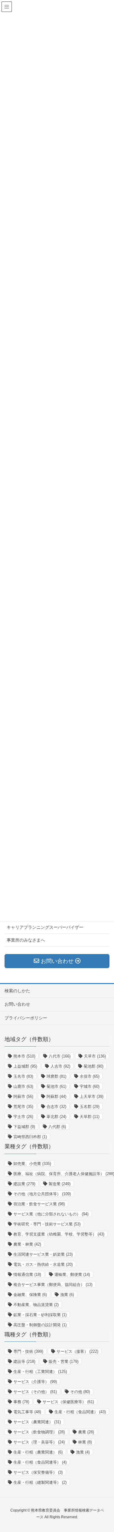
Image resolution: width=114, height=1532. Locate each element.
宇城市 (89, 1086)
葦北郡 (56, 1116)
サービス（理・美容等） (39, 1442)
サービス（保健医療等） (68, 1401)
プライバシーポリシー (26, 1017)
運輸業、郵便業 (72, 1274)
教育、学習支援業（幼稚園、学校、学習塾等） (58, 1234)
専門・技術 (28, 1351)
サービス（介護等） (35, 1381)
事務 (21, 1401)
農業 (86, 1432)
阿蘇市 (23, 1096)
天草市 (95, 1056)
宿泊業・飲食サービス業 (39, 1204)
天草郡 (89, 1116)
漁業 (67, 1294)
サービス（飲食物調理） (39, 1432)
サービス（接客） (77, 1351)
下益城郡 (24, 1126)
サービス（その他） (35, 1391)
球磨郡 (56, 1076)
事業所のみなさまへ (26, 940)
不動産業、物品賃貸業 (36, 1304)
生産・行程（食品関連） (80, 1412)
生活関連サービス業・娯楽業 (43, 1254)
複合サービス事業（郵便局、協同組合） (52, 1284)
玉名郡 (89, 1106)
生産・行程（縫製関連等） (40, 1482)
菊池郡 (93, 1066)
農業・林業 (27, 1244)
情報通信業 (27, 1274)
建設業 (24, 1184)
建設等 (24, 1361)
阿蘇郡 (56, 1096)
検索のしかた (17, 990)
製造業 (60, 1184)
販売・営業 (63, 1361)
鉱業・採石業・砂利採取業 (40, 1314)
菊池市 (56, 1086)
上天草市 (91, 1096)
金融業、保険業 (30, 1294)
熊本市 (24, 1056)
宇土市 (23, 1116)
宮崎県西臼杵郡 (30, 1136)
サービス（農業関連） (37, 1422)
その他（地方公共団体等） (42, 1194)
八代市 (60, 1056)
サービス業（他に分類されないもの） (50, 1214)
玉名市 (23, 1076)
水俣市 (89, 1076)
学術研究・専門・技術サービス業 (47, 1224)
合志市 (56, 1106)
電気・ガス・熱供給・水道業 (43, 1264)
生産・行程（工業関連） (40, 1371)
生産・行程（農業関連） (38, 1452)
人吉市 (60, 1066)
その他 (80, 1391)
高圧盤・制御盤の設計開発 (40, 1325)
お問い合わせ (17, 1004)
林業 (85, 1442)
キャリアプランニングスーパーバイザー (45, 927)
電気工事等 (27, 1412)
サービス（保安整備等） (38, 1472)
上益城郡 (25, 1066)
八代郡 (57, 1126)
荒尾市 (23, 1106)
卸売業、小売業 (32, 1163)
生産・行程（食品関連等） (40, 1462)
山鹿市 (23, 1086)
